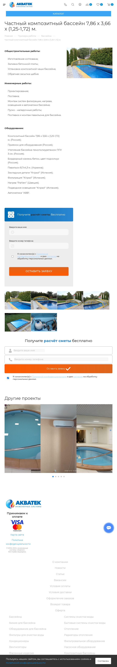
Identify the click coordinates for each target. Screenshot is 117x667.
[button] (53, 476)
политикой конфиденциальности (26, 662)
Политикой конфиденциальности (32, 255)
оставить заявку (39, 271)
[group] (23, 438)
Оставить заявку (56, 368)
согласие (51, 256)
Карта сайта (17, 534)
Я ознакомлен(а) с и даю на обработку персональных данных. (38, 256)
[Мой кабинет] (80, 4)
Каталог (58, 13)
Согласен (103, 661)
